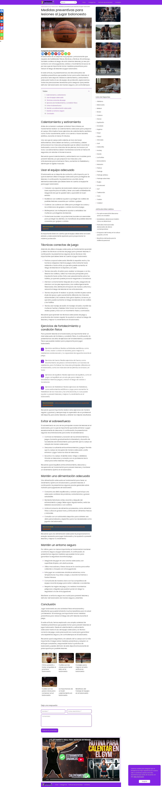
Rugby (99, 182)
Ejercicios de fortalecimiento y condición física (62, 103)
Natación (100, 164)
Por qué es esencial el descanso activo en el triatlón (107, 214)
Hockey (99, 150)
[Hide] (0, 41)
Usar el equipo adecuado (55, 97)
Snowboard (101, 185)
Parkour (99, 168)
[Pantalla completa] (117, 779)
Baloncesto (101, 105)
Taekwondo (101, 192)
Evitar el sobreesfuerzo (54, 105)
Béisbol (99, 108)
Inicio (84, 2)
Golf (98, 143)
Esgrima (99, 129)
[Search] (75, 2)
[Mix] (62, 53)
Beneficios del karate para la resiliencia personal (106, 239)
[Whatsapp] (65, 53)
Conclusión (50, 113)
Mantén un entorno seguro (55, 111)
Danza (99, 119)
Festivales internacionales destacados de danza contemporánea (105, 227)
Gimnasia (100, 140)
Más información (139, 777)
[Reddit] (49, 53)
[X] (45, 53)
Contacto (118, 2)
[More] (69, 53)
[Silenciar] (115, 779)
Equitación (100, 122)
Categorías (91, 2)
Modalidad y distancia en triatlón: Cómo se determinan (108, 220)
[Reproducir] (44, 779)
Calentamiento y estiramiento (56, 95)
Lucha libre (100, 157)
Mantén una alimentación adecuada (59, 108)
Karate (99, 154)
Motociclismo (101, 161)
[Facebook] (42, 53)
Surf (98, 189)
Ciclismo (100, 115)
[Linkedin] (52, 53)
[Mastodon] (59, 53)
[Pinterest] (55, 53)
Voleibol (99, 203)
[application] (81, 759)
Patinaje (99, 171)
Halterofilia (100, 147)
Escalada (100, 126)
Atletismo (100, 101)
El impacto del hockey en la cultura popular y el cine (108, 234)
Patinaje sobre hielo (103, 178)
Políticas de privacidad (105, 2)
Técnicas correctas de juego (56, 100)
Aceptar (144, 781)
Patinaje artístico (102, 175)
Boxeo (99, 112)
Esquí (98, 133)
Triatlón (99, 199)
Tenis (98, 196)
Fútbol (99, 136)
